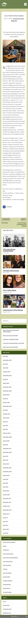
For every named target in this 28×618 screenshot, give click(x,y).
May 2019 (5, 460)
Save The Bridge (7, 573)
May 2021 (5, 429)
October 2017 (6, 506)
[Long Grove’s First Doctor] (14, 301)
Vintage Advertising (11, 270)
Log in (4, 601)
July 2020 (5, 444)
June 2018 (5, 479)
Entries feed (6, 605)
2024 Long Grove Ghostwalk (10, 347)
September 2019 (7, 452)
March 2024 (6, 383)
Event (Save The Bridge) (9, 542)
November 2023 (7, 387)
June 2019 (5, 456)
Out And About (7, 565)
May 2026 (5, 356)
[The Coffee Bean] (14, 281)
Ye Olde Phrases (7, 592)
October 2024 (6, 371)
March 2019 (6, 464)
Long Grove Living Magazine (10, 557)
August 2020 (6, 441)
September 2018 (7, 471)
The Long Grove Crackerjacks (9, 250)
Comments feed (7, 609)
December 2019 (7, 448)
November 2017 (7, 502)
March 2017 (6, 529)
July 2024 (5, 379)
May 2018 (5, 483)
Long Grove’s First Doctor (13, 310)
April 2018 (5, 487)
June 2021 (5, 425)
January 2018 (6, 494)
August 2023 (6, 394)
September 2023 (7, 391)
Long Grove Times (7, 561)
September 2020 (7, 437)
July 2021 (5, 421)
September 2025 (7, 360)
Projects (5, 569)
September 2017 (7, 510)
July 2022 (5, 410)
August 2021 (6, 417)
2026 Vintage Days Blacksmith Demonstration (11, 330)
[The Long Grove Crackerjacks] (14, 240)
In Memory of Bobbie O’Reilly (10, 339)
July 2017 (5, 517)
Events (4, 546)
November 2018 (7, 467)
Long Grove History (8, 554)
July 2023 (5, 398)
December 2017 (7, 498)
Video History (6, 588)
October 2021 (6, 414)
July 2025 (5, 364)
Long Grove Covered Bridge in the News (13, 343)
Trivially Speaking (7, 580)
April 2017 (5, 525)
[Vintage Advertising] (14, 261)
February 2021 (6, 433)
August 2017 (6, 514)
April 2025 (5, 368)
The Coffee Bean (9, 290)
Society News (6, 577)
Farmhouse (6, 550)
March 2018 (6, 490)
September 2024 (7, 375)
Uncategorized (7, 584)
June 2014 (5, 533)
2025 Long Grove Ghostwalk (10, 335)
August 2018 (6, 475)
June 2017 (5, 521)
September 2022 (7, 406)
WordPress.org (7, 613)
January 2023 (6, 402)
